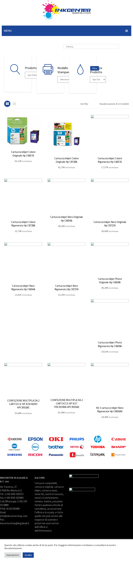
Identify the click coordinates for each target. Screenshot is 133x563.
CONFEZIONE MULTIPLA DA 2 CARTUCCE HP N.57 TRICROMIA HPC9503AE (67, 403)
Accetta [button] (28, 555)
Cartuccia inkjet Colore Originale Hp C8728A (66, 160)
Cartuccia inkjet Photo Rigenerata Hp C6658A (110, 344)
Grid (7, 104)
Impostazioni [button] (12, 555)
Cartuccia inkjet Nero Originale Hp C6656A (66, 218)
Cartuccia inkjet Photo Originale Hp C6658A (110, 280)
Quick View (23, 130)
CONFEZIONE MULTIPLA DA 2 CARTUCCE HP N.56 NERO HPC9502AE (23, 404)
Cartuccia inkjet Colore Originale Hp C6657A (23, 153)
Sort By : (84, 103)
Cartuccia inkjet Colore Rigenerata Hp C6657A (110, 160)
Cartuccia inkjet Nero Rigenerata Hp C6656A (23, 287)
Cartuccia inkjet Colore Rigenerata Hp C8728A (23, 223)
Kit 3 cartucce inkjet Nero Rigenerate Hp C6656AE (109, 409)
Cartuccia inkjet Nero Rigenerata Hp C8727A (66, 287)
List (14, 104)
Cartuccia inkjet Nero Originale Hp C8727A (110, 223)
